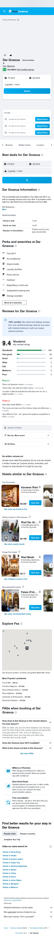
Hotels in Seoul (9, 876)
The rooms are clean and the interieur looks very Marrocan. (26, 409)
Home (6, 928)
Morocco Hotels (16, 928)
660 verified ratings (25, 69)
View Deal (35, 503)
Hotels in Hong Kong (12, 852)
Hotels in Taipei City (11, 862)
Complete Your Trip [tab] (12, 839)
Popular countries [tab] (27, 833)
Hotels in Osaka (9, 855)
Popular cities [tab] (10, 833)
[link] (15, 509)
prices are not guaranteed (12, 900)
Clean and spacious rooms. (17, 384)
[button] (4, 11)
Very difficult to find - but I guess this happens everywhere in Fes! (26, 415)
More (4, 209)
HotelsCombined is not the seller (18, 907)
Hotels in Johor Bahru (12, 880)
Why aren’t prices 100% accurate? (19, 916)
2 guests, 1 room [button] (12, 84)
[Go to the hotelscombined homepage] (18, 11)
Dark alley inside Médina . (16, 404)
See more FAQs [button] (27, 753)
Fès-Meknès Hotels (36, 928)
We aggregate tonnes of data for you (20, 912)
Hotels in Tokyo (9, 873)
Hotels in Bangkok (11, 883)
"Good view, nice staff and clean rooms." (23, 388)
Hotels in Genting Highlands (15, 866)
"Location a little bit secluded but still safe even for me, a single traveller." (24, 392)
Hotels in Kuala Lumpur (13, 859)
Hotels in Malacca (10, 887)
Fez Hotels (19, 933)
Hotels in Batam (9, 869)
